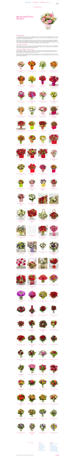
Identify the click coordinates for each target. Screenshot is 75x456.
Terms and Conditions (42, 450)
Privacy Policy (41, 449)
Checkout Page (41, 448)
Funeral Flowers (35, 2)
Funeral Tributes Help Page (54, 451)
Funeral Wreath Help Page (54, 447)
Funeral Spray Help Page (53, 446)
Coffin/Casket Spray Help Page (54, 444)
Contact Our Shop (30, 442)
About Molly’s (42, 2)
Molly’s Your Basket (42, 447)
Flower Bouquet (28, 2)
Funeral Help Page (53, 445)
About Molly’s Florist (42, 446)
